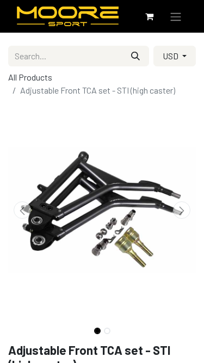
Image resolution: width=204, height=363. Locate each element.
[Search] (135, 56)
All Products (30, 77)
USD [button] (171, 56)
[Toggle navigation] (175, 16)
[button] (22, 210)
